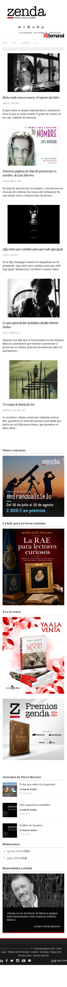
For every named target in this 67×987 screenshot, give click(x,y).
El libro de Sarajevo (31, 825)
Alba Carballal (11, 332)
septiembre (25, 42)
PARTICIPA (55, 33)
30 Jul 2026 (25, 813)
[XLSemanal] (53, 35)
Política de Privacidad (18, 951)
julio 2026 (13, 858)
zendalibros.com (12, 181)
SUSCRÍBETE (40, 33)
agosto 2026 (14, 851)
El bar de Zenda (28, 789)
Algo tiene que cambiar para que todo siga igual (33, 249)
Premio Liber (25, 955)
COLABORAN (25, 33)
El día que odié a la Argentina (37, 784)
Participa (44, 951)
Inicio (5, 42)
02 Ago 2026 (26, 793)
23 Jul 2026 (25, 834)
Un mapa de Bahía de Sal (18, 404)
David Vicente (10, 255)
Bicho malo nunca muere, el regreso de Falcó (31, 97)
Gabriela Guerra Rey (14, 410)
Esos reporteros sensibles (35, 804)
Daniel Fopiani (11, 103)
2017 (14, 42)
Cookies (35, 951)
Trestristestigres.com (44, 948)
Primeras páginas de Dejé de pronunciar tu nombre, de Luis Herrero (29, 173)
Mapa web (56, 951)
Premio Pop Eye (41, 955)
